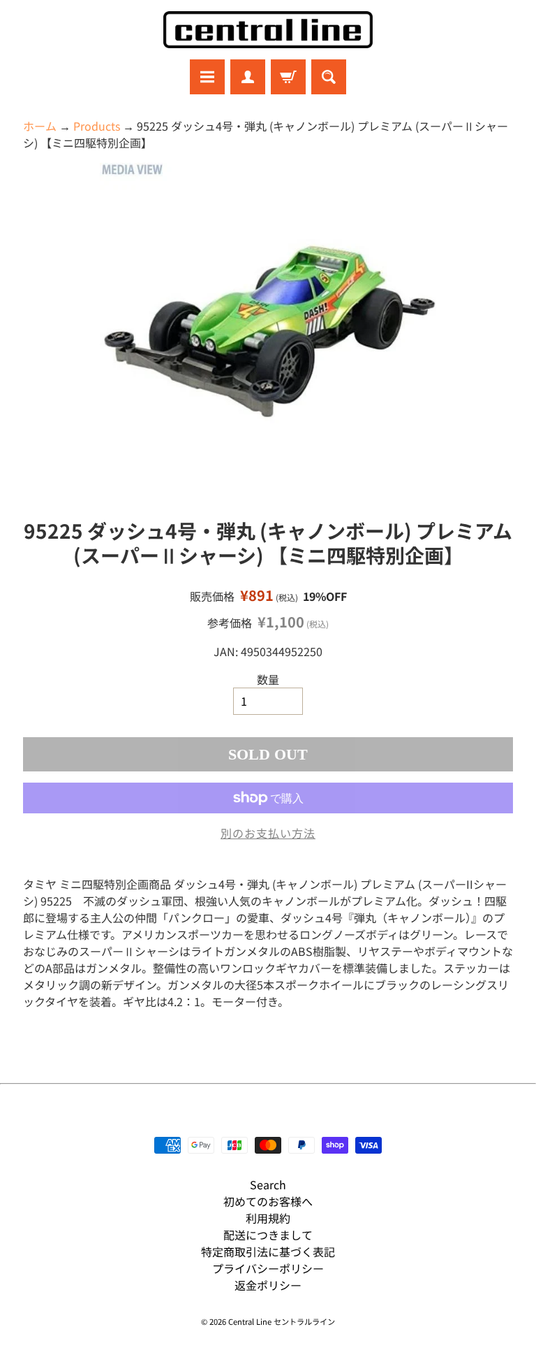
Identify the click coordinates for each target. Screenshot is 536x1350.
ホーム (40, 125)
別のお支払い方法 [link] (268, 833)
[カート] (288, 76)
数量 (268, 679)
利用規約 (268, 1218)
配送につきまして (268, 1234)
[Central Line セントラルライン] (268, 29)
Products (96, 125)
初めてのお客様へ (268, 1201)
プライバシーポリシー (268, 1268)
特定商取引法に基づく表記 (268, 1251)
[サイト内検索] (328, 76)
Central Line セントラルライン (281, 1321)
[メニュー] (207, 76)
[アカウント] (247, 76)
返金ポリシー (268, 1285)
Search (268, 1184)
